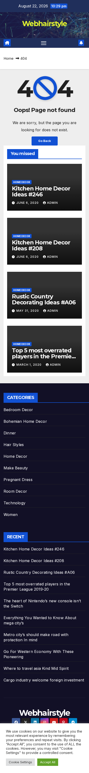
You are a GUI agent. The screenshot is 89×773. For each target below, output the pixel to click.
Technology (14, 503)
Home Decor (21, 182)
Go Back (44, 141)
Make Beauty (16, 468)
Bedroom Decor (18, 409)
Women (11, 514)
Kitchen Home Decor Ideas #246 (41, 191)
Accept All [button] (47, 762)
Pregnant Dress (18, 479)
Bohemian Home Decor (25, 421)
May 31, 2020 (28, 310)
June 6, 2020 (28, 202)
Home (9, 58)
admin (52, 202)
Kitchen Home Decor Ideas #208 (41, 245)
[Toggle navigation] (43, 43)
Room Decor (15, 491)
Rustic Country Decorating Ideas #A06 (43, 299)
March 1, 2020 (29, 364)
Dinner (10, 433)
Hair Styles (14, 444)
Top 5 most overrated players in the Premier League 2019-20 (43, 356)
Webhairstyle (44, 23)
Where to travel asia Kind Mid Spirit (36, 668)
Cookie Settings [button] (20, 762)
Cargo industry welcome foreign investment (44, 680)
